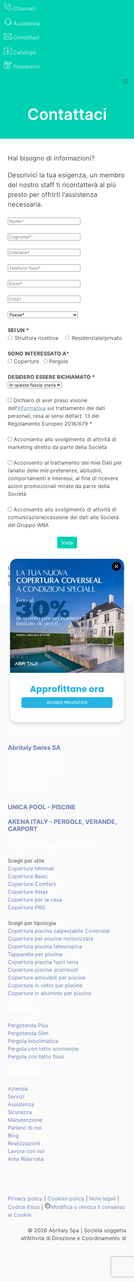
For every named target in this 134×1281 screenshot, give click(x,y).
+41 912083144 (27, 788)
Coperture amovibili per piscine (47, 977)
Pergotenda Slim (28, 1033)
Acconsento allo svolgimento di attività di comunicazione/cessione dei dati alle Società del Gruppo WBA (63, 517)
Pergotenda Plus (28, 1025)
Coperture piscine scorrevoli (43, 970)
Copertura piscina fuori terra (43, 962)
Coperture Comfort (32, 884)
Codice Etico (24, 1207)
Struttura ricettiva (36, 338)
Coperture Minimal (31, 868)
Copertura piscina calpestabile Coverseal (59, 931)
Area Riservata (26, 1159)
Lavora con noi (26, 1151)
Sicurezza (20, 1112)
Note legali (102, 1198)
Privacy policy (25, 1198)
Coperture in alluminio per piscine (49, 993)
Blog (13, 1135)
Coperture (25, 361)
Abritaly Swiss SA (34, 747)
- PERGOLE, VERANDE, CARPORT (62, 825)
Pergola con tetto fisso (36, 1056)
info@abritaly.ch (27, 778)
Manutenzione (25, 1120)
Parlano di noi (25, 1127)
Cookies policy (65, 1198)
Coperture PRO (26, 907)
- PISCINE (42, 807)
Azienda (18, 1088)
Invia (67, 542)
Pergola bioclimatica (33, 1041)
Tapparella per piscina (35, 954)
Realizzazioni (24, 1143)
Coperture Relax (28, 892)
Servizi (16, 1096)
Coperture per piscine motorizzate (50, 938)
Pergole (57, 361)
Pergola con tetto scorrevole (43, 1048)
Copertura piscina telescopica (45, 946)
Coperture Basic (28, 876)
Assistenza (21, 1104)
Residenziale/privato (97, 338)
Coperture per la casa (35, 899)
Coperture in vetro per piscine (45, 985)
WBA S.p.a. (113, 1246)
